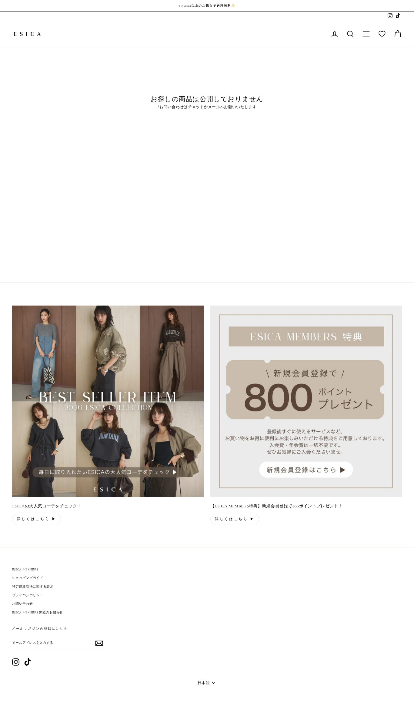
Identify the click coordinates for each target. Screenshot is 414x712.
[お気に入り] (382, 33)
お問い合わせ (22, 604)
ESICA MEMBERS (25, 569)
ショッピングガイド (27, 578)
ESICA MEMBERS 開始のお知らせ (37, 612)
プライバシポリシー (27, 595)
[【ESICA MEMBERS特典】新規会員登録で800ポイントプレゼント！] (306, 401)
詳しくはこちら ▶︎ (36, 519)
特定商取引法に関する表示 (32, 587)
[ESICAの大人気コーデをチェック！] (108, 401)
